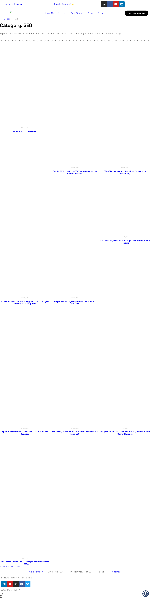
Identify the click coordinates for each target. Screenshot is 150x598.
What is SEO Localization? (25, 131)
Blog (90, 13)
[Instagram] (104, 4)
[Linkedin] (122, 4)
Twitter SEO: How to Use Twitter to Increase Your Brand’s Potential (75, 172)
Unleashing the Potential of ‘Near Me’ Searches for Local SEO (75, 432)
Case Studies (77, 13)
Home (2, 19)
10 (15, 566)
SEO (9, 19)
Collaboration (36, 572)
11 (17, 566)
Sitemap (116, 572)
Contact (101, 13)
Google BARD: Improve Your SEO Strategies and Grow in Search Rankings (125, 432)
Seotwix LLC (14, 590)
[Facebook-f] (110, 4)
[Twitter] (27, 584)
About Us (49, 13)
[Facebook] (22, 584)
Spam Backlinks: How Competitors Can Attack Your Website (25, 432)
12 (19, 566)
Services (62, 13)
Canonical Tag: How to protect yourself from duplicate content (125, 241)
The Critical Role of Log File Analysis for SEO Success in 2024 (25, 562)
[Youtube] (116, 4)
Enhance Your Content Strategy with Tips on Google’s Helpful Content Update (25, 302)
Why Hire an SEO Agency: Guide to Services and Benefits (75, 302)
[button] (145, 593)
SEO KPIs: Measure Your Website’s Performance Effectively (125, 172)
